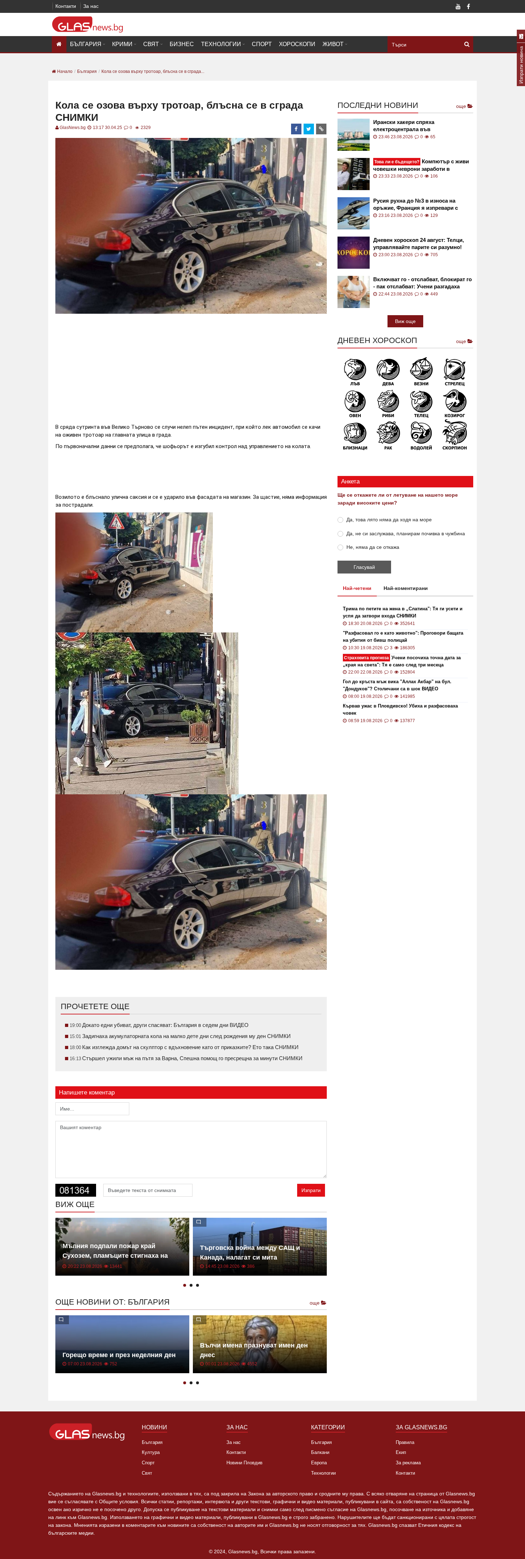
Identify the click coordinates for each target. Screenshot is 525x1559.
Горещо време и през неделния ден (119, 1355)
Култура (151, 1452)
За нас (91, 6)
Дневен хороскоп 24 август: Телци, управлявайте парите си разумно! (418, 243)
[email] (321, 129)
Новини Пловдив (244, 1462)
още (315, 1303)
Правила (405, 1442)
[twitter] (309, 129)
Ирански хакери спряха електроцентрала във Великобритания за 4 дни (406, 126)
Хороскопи (297, 44)
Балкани (320, 1452)
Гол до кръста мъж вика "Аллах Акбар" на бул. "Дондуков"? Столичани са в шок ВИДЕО (397, 685)
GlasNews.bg (73, 127)
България (85, 44)
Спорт (262, 44)
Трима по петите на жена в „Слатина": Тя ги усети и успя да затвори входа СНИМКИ (402, 612)
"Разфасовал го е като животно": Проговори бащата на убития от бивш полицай (403, 636)
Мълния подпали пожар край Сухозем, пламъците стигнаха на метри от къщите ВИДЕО (115, 1255)
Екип (401, 1452)
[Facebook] (468, 7)
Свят (151, 44)
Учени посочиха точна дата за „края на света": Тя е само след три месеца (402, 661)
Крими (122, 44)
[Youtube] (458, 7)
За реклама (408, 1462)
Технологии (221, 44)
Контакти (65, 6)
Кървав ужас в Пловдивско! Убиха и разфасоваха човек (400, 709)
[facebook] (296, 129)
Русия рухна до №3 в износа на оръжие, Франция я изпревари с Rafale (415, 205)
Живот (333, 44)
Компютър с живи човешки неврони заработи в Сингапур (421, 165)
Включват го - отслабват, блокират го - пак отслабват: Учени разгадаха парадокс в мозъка (422, 283)
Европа (319, 1462)
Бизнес (182, 44)
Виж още (405, 321)
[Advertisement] (191, 365)
